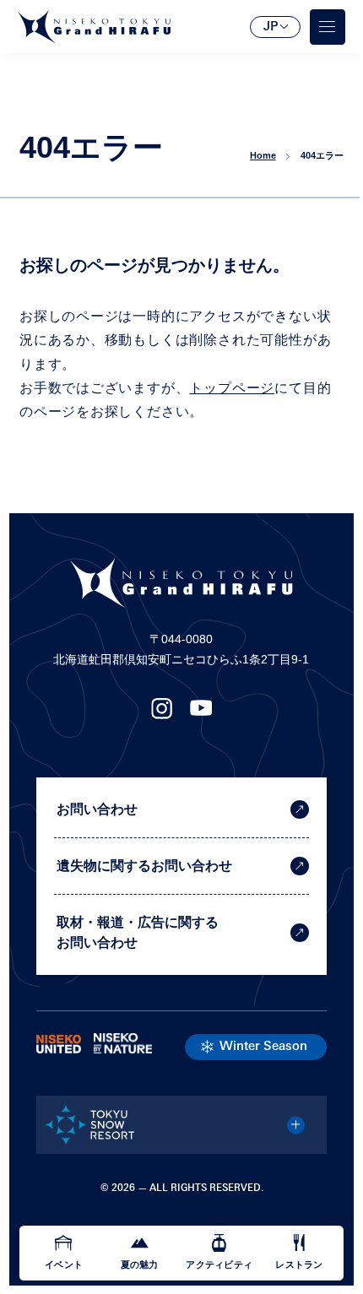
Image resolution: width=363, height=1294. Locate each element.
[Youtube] (201, 713)
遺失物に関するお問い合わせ (144, 865)
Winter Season (263, 1047)
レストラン (298, 1264)
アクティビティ (219, 1264)
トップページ (231, 388)
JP (270, 27)
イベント (64, 1264)
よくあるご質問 (86, 503)
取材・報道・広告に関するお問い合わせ (138, 932)
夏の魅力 (140, 1264)
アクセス (65, 450)
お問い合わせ (97, 809)
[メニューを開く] (327, 27)
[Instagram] (161, 713)
